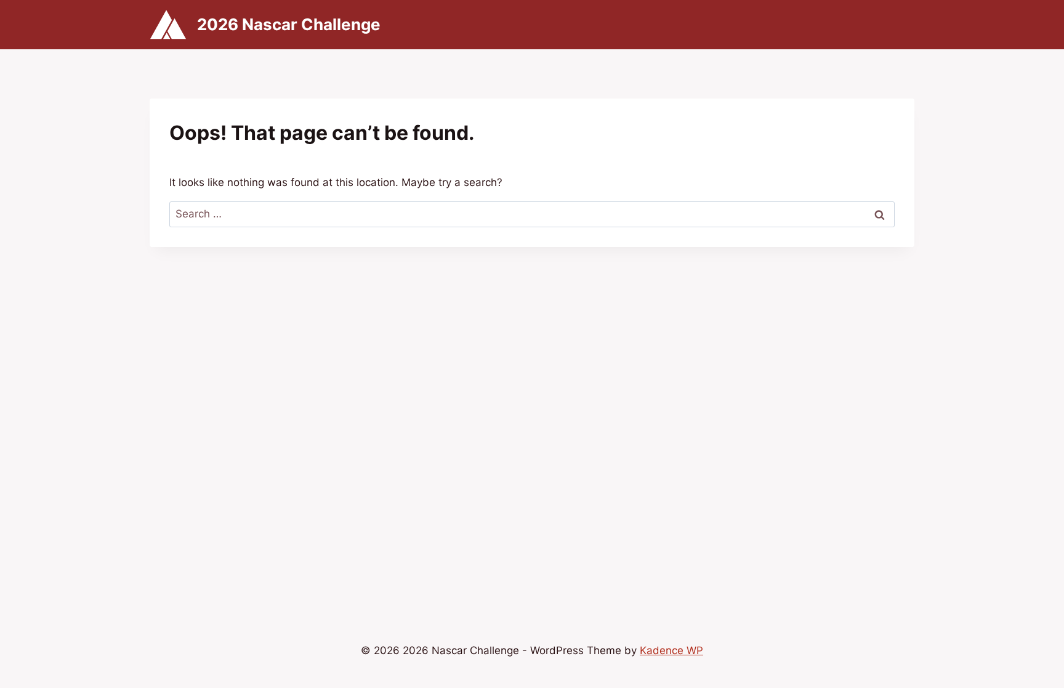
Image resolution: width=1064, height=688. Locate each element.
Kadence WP (671, 650)
